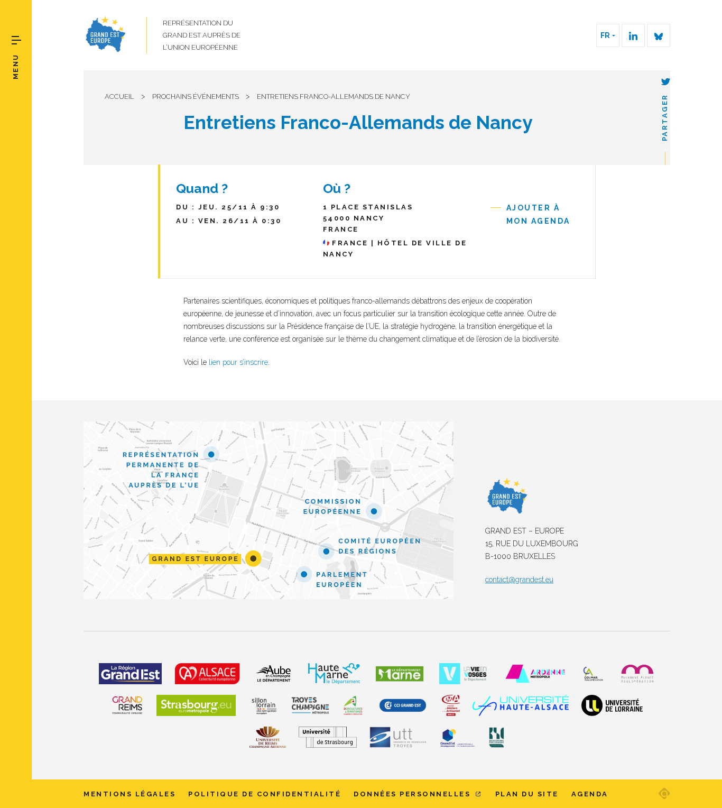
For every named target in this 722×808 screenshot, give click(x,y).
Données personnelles (414, 794)
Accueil (119, 96)
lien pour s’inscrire (238, 362)
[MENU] (16, 40)
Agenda (589, 794)
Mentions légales (129, 794)
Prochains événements (195, 96)
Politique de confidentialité (264, 794)
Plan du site (527, 794)
